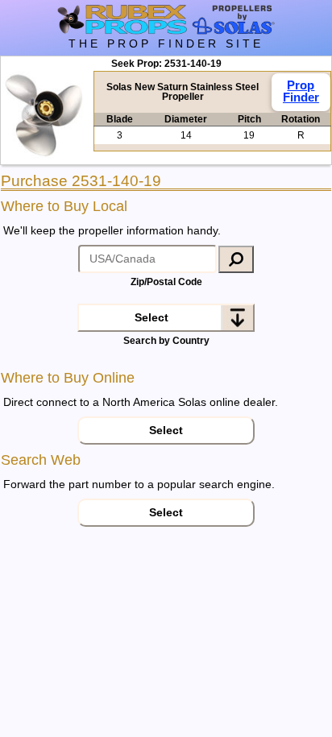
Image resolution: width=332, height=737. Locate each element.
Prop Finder (301, 91)
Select (151, 317)
